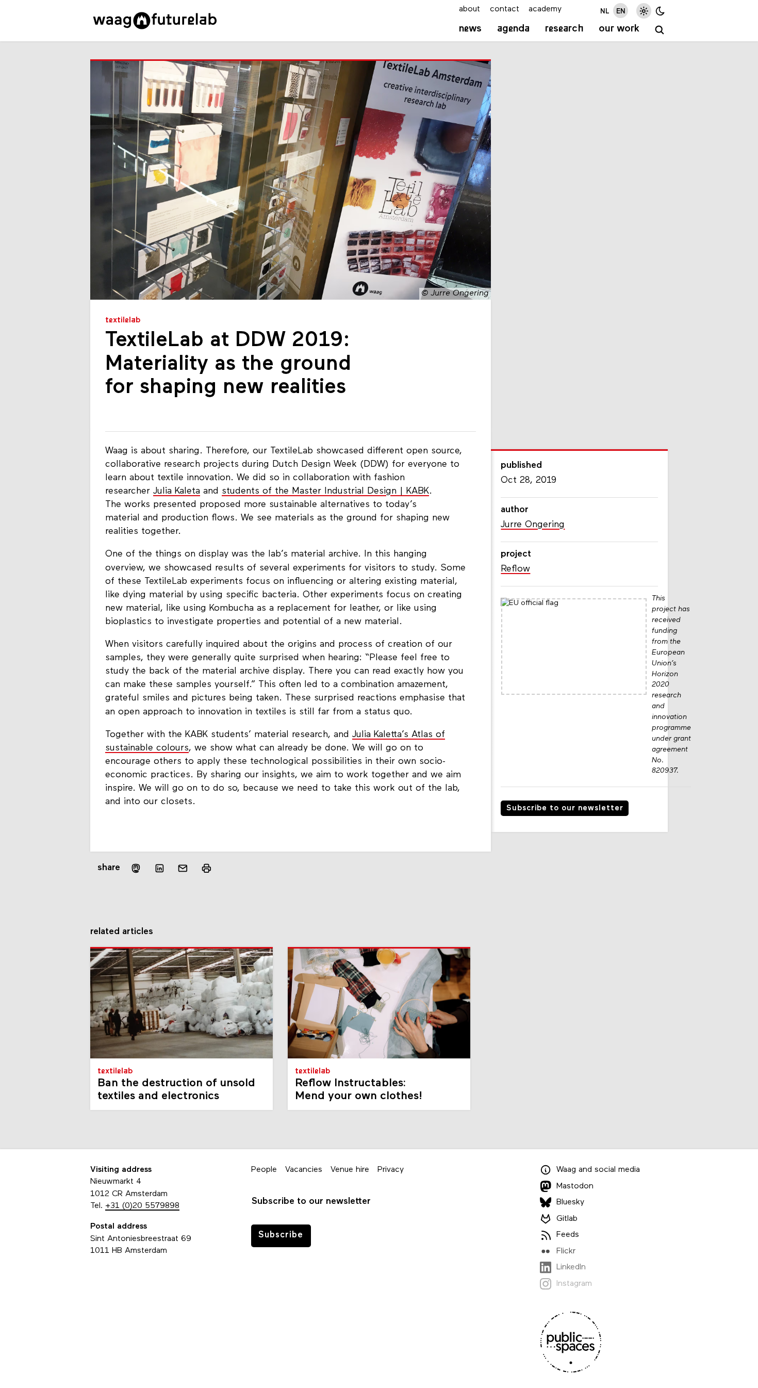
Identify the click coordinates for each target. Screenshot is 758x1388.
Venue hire (350, 1170)
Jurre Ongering (533, 525)
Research (564, 29)
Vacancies (303, 1170)
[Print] (206, 868)
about (469, 9)
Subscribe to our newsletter (564, 808)
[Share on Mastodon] (135, 868)
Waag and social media (598, 1170)
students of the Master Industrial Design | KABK (325, 491)
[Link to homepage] (155, 20)
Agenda (513, 29)
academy (545, 9)
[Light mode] (643, 10)
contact (504, 9)
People (264, 1170)
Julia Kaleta (176, 491)
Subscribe (280, 1235)
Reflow (515, 569)
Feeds (567, 1235)
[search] (660, 30)
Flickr (565, 1251)
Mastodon (575, 1186)
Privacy (390, 1170)
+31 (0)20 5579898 (142, 1206)
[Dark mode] (660, 10)
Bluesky (570, 1202)
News (470, 29)
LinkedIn (571, 1267)
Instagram (574, 1284)
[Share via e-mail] (183, 868)
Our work (619, 29)
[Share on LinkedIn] (159, 868)
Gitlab (567, 1219)
